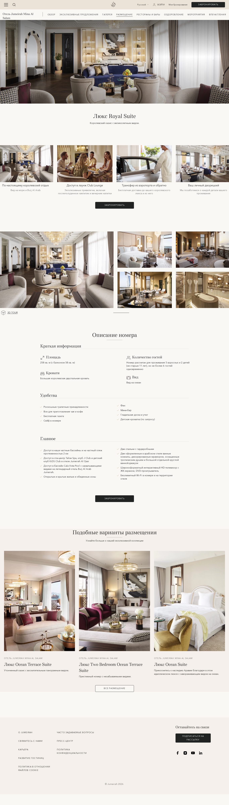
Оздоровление (174, 14)
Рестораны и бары (148, 14)
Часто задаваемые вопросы (75, 732)
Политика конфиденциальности (72, 751)
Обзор (51, 14)
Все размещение (114, 688)
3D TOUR (12, 313)
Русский (141, 4)
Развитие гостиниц (31, 758)
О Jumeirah (25, 732)
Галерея (107, 14)
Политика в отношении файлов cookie (34, 768)
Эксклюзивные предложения (79, 14)
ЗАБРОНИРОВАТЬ (208, 4)
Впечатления (217, 14)
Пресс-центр (65, 741)
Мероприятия (196, 14)
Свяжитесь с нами (30, 741)
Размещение (124, 14)
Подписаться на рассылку (193, 738)
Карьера (23, 749)
